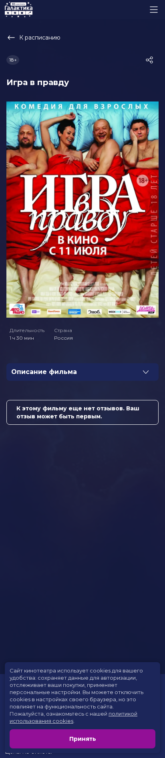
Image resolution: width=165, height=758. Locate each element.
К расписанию (39, 37)
